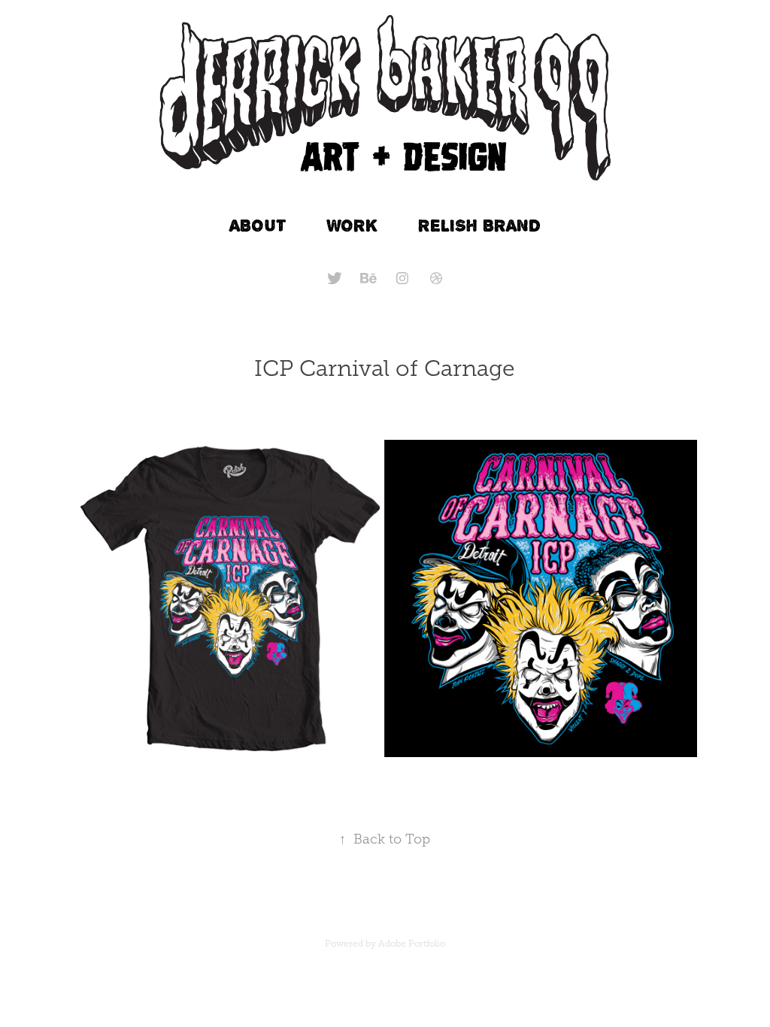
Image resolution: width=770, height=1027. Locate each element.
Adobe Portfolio (411, 943)
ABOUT (257, 225)
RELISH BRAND (479, 225)
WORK (352, 225)
